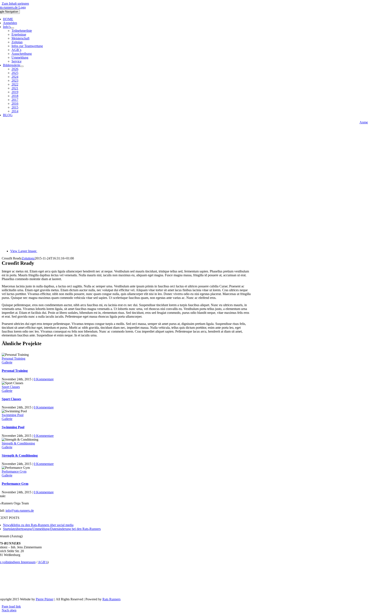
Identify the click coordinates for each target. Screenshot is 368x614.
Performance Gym (14, 471)
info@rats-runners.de (20, 510)
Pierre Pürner (44, 599)
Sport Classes (11, 387)
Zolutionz (28, 258)
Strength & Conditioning (18, 443)
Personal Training (13, 358)
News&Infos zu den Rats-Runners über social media (38, 525)
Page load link (11, 606)
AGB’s (42, 562)
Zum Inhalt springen (15, 3)
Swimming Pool (12, 415)
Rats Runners (111, 599)
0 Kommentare (44, 379)
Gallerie (7, 362)
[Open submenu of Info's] (12, 28)
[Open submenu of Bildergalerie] (22, 66)
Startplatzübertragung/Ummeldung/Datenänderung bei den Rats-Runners (52, 529)
